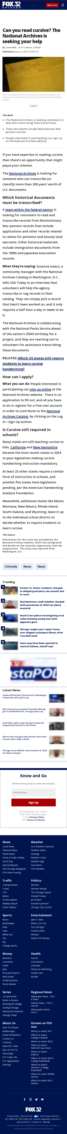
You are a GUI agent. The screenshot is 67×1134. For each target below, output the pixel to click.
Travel (5, 888)
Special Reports (10, 865)
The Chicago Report (41, 892)
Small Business (10, 980)
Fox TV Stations (25, 47)
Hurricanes (36, 865)
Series (6, 992)
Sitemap (6, 1064)
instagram (30, 1099)
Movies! (35, 934)
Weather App (37, 861)
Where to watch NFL (41, 1031)
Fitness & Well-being (41, 969)
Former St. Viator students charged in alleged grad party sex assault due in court (42, 591)
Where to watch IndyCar (39, 1053)
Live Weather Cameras (42, 846)
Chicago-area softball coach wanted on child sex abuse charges (24, 751)
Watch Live (52, 5)
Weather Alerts (38, 850)
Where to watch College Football (39, 1036)
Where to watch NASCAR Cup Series (41, 1046)
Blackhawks (8, 923)
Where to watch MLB (42, 1041)
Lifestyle (37, 47)
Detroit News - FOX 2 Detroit (42, 1004)
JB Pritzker (36, 899)
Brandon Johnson (40, 903)
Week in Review (10, 1000)
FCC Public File (9, 1057)
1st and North (9, 996)
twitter (36, 1099)
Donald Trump (38, 896)
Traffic (7, 880)
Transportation (10, 884)
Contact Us (8, 1038)
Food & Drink (38, 930)
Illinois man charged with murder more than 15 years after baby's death (24, 738)
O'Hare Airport (9, 899)
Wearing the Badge (12, 1003)
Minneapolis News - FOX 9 (41, 1011)
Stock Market (9, 984)
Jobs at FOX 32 (9, 1049)
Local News (8, 846)
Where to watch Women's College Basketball (40, 1067)
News (27, 566)
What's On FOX (38, 923)
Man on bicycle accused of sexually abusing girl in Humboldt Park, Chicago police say (23, 710)
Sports (7, 915)
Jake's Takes (37, 919)
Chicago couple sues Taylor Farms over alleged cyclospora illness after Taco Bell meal (41, 632)
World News (8, 853)
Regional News (41, 992)
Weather (37, 842)
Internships (8, 1053)
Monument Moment (12, 1011)
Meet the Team (10, 1046)
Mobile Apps (8, 1031)
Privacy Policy (37, 817)
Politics (36, 880)
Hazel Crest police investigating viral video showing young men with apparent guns (42, 618)
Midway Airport (10, 903)
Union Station (9, 907)
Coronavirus (37, 961)
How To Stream (10, 1027)
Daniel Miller (11, 47)
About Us (8, 1023)
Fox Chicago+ (38, 927)
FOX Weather (37, 868)
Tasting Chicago (10, 1007)
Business (7, 958)
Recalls (34, 976)
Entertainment (41, 915)
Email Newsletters (11, 1034)
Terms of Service (35, 819)
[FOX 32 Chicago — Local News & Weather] (11, 5)
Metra (5, 896)
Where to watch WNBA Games (42, 1075)
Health (36, 953)
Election (35, 884)
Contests (7, 1042)
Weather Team (38, 857)
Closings (35, 853)
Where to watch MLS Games (41, 1082)
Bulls (4, 927)
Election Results (39, 888)
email (42, 1099)
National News (9, 850)
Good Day (7, 861)
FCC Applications (10, 1060)
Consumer (7, 961)
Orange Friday (9, 1015)
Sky (4, 941)
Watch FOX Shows (40, 938)
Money (7, 953)
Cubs (4, 930)
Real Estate (8, 976)
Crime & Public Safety (13, 857)
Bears (5, 919)
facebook (24, 1099)
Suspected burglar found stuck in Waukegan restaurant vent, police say (24, 696)
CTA (4, 892)
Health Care (37, 972)
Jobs (4, 969)
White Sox (7, 934)
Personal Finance (11, 972)
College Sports (9, 945)
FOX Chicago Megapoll (13, 868)
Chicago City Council (41, 907)
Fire (4, 938)
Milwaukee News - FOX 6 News (42, 998)
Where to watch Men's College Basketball (42, 1059)
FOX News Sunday (11, 872)
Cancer (34, 958)
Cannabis (35, 965)
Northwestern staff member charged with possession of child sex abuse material (42, 605)
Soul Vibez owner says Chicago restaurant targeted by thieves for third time (23, 724)
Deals (5, 965)
